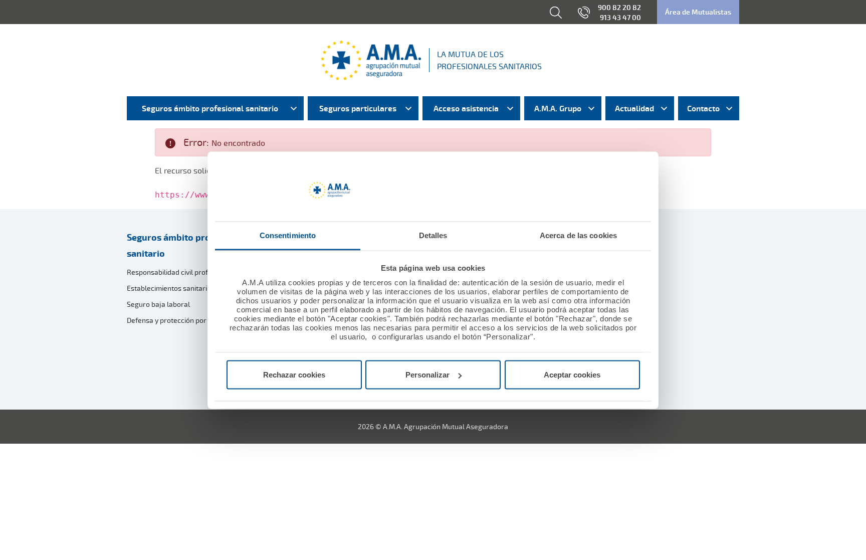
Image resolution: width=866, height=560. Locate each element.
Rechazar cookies (294, 374)
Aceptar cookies (572, 374)
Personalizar (427, 374)
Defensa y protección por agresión (181, 320)
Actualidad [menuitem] (634, 108)
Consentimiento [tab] (288, 235)
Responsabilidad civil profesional (179, 272)
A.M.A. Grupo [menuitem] (557, 108)
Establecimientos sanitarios (170, 288)
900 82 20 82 (619, 7)
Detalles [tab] (433, 235)
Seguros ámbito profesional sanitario (186, 245)
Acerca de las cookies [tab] (578, 235)
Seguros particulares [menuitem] (357, 108)
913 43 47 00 (620, 17)
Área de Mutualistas (698, 12)
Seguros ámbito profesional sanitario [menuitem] (210, 108)
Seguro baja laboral (158, 304)
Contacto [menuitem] (703, 108)
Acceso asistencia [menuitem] (466, 108)
